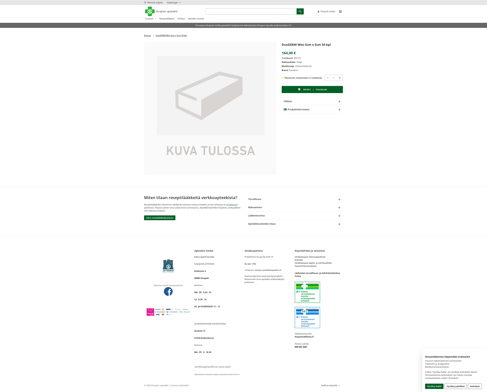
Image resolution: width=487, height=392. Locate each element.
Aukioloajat (172, 2)
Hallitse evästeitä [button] (329, 385)
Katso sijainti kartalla (204, 256)
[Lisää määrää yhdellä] (340, 78)
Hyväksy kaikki (434, 386)
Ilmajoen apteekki (167, 11)
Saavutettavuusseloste (305, 266)
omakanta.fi (231, 204)
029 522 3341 (301, 346)
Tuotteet (149, 18)
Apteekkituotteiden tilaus (262, 223)
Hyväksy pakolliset (456, 386)
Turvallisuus (254, 199)
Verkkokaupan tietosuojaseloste (310, 256)
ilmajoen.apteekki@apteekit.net (268, 270)
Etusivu (147, 35)
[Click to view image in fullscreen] (210, 108)
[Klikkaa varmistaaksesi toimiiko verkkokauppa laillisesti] (319, 292)
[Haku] (300, 11)
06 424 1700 (250, 264)
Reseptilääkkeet (166, 18)
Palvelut (181, 18)
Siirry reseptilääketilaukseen (159, 217)
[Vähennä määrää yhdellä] (328, 78)
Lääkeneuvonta (256, 215)
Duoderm (293, 70)
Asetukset (475, 386)
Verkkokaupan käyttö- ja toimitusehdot (313, 263)
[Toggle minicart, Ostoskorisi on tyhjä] (340, 11)
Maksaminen (255, 207)
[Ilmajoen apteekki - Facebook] (168, 291)
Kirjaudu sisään (328, 11)
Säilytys (288, 101)
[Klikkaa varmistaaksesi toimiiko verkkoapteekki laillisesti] (319, 317)
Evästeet (299, 260)
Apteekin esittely (196, 18)
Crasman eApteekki (179, 385)
